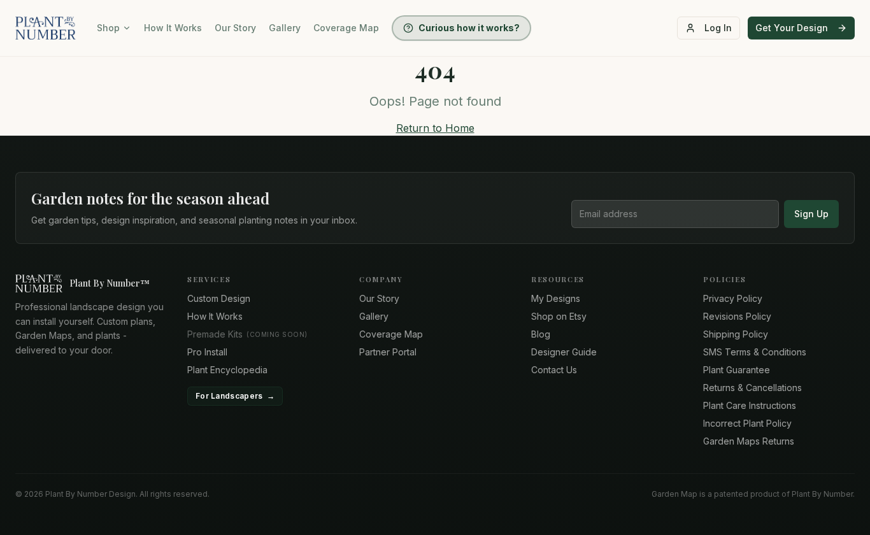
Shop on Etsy (559, 316)
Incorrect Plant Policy (747, 423)
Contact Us (554, 369)
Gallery (285, 27)
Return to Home (435, 128)
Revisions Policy (737, 316)
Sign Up (811, 213)
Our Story (235, 27)
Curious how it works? (469, 27)
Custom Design (218, 298)
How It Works (173, 27)
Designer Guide (564, 351)
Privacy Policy (732, 298)
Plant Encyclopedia (227, 369)
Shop (108, 27)
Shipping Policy (735, 334)
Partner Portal (388, 351)
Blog (540, 334)
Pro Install (207, 351)
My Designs (555, 298)
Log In (718, 27)
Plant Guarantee (736, 369)
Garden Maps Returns (748, 441)
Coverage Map (346, 27)
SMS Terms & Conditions (754, 351)
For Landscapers (235, 396)
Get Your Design (791, 27)
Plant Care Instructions (749, 405)
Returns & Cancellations (752, 387)
